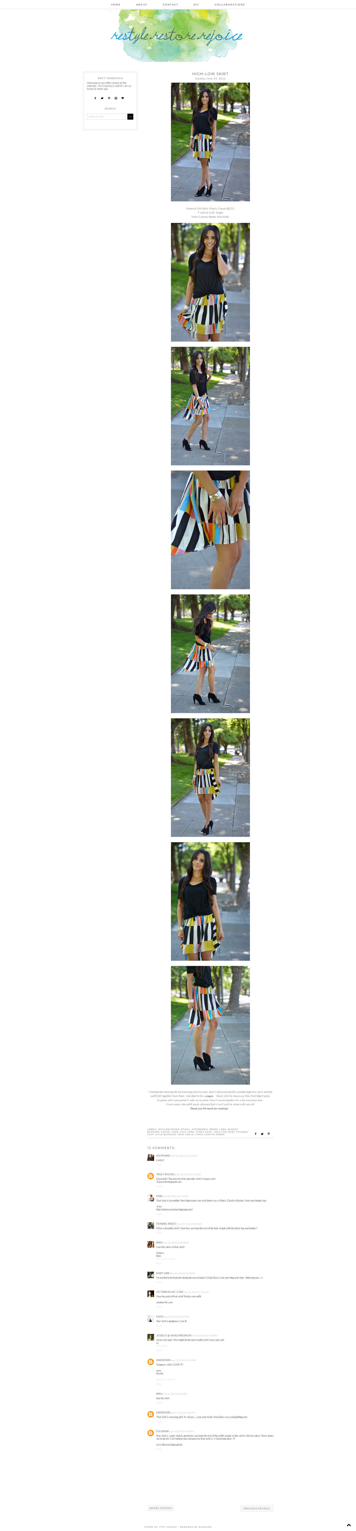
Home (116, 4)
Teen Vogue (186, 1134)
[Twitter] (103, 98)
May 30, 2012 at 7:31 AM (175, 1196)
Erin (159, 1196)
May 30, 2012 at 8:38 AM (176, 1242)
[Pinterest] (110, 98)
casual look (170, 1132)
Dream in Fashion (165, 1258)
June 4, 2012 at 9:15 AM (174, 1393)
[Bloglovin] (124, 98)
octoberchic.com (169, 1291)
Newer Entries (161, 1508)
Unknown (163, 1360)
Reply (159, 1164)
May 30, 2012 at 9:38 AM (182, 1273)
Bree (159, 1242)
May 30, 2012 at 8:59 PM (204, 1335)
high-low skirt (224, 1132)
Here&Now (161, 1345)
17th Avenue (168, 1527)
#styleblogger (168, 1129)
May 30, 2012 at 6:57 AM (188, 1174)
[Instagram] (117, 98)
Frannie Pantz (166, 1223)
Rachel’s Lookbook (165, 1379)
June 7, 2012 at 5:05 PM (182, 1412)
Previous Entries (257, 1508)
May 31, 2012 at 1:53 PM (183, 1360)
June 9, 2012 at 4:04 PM (181, 1431)
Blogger (205, 1527)
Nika (159, 1393)
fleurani (162, 1431)
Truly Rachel (165, 1174)
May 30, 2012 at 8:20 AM (189, 1223)
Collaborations (230, 4)
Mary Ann (162, 1273)
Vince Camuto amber (210, 1134)
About (141, 4)
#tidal (185, 1129)
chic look (187, 1132)
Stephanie (163, 1155)
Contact (170, 4)
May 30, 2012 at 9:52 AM (196, 1292)
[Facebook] (96, 98)
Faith (159, 1316)
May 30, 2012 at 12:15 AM (184, 1155)
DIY (196, 4)
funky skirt (204, 1132)
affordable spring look (209, 1129)
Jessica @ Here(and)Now (174, 1335)
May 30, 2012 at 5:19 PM (176, 1316)
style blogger (166, 1134)
